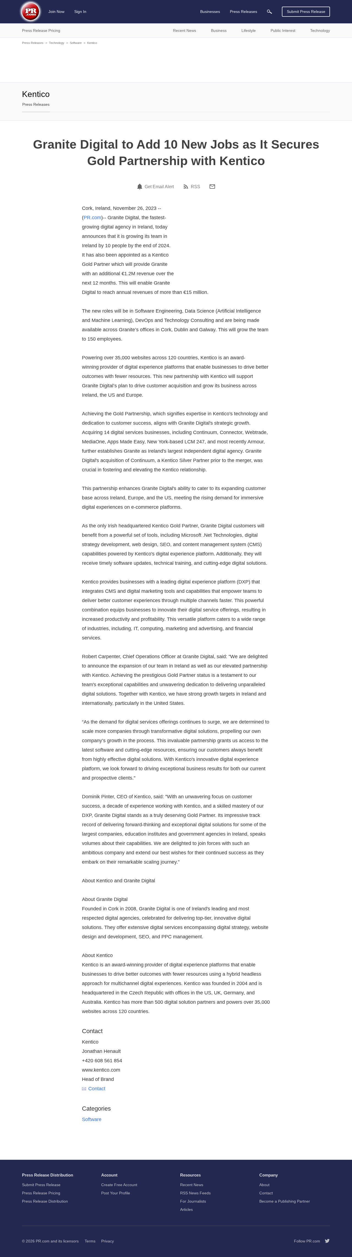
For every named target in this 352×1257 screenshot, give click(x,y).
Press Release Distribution (45, 1201)
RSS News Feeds (195, 1193)
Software (76, 43)
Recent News (191, 1185)
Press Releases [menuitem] (243, 11)
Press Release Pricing (41, 1193)
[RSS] (187, 186)
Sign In (80, 11)
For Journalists (193, 1201)
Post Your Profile (115, 1193)
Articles (186, 1209)
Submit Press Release (306, 11)
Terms (90, 1241)
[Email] (212, 186)
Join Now (56, 11)
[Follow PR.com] (325, 1241)
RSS (195, 187)
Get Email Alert (159, 187)
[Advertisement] (176, 63)
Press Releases (32, 43)
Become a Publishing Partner (284, 1201)
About (264, 1185)
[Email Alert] (140, 186)
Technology (56, 43)
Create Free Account (119, 1185)
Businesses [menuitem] (210, 11)
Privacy (107, 1241)
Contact (96, 1088)
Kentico (92, 43)
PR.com (92, 217)
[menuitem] (269, 11)
